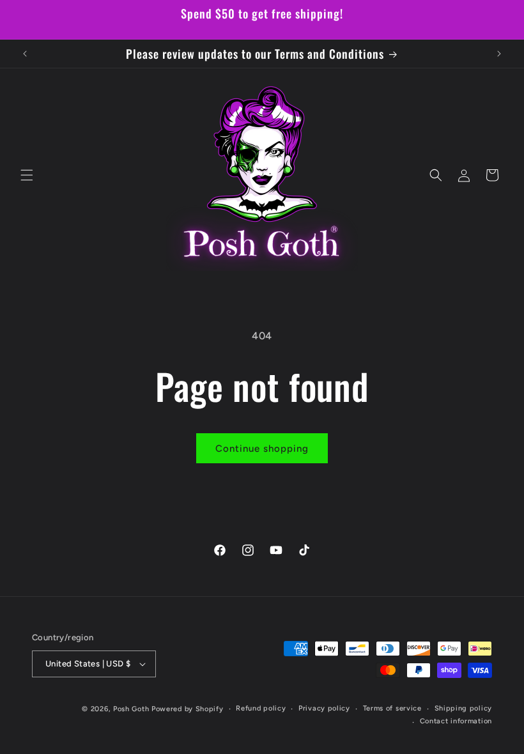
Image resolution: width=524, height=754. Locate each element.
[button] (27, 175)
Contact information (456, 721)
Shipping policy (464, 708)
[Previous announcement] (25, 54)
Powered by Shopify (187, 709)
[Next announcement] (499, 54)
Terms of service (392, 708)
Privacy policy (324, 708)
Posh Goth (131, 709)
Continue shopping (262, 448)
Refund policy (261, 708)
